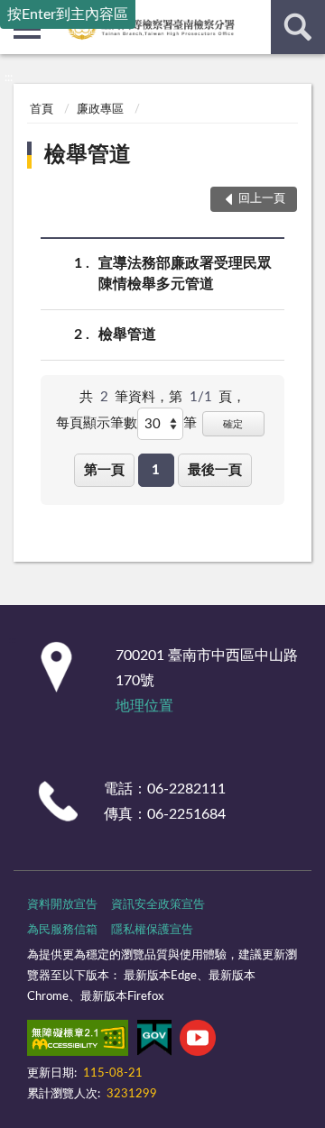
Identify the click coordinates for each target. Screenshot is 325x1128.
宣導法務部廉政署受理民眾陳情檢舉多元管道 (185, 273)
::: (9, 77)
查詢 (298, 27)
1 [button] (156, 470)
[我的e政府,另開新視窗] (154, 1041)
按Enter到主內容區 (67, 14)
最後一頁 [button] (215, 470)
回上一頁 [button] (261, 199)
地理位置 (144, 706)
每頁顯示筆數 (96, 423)
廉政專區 (100, 109)
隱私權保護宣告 (152, 930)
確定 (233, 424)
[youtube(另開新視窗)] (198, 1041)
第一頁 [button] (104, 470)
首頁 (41, 109)
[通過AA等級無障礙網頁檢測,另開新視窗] (77, 1041)
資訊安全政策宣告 (158, 905)
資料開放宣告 (62, 905)
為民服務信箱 (62, 930)
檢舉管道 (87, 155)
